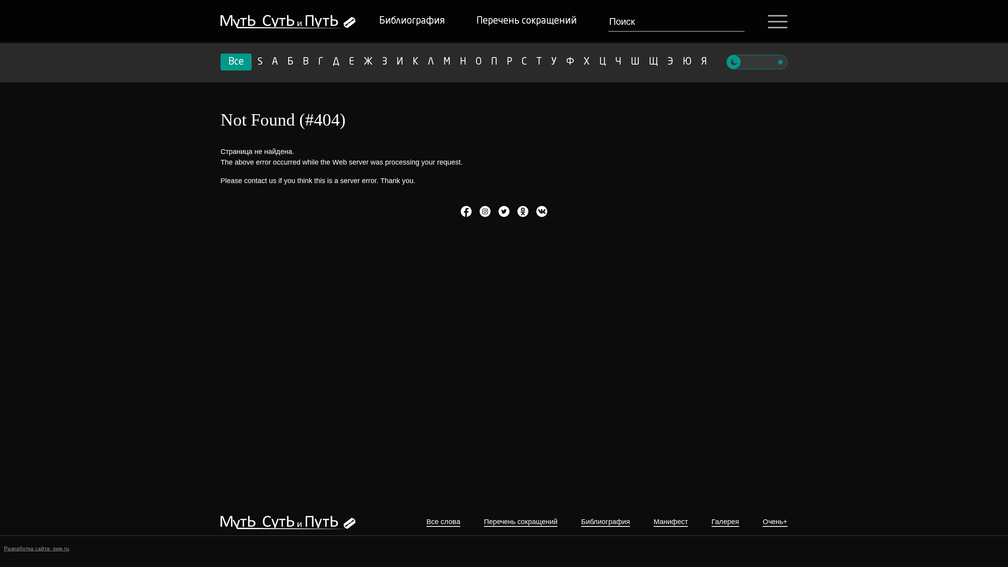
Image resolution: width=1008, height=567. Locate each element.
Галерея (725, 522)
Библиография (412, 21)
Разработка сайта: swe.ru (36, 548)
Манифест (671, 522)
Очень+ (775, 522)
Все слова (443, 522)
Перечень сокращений (526, 21)
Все (236, 62)
